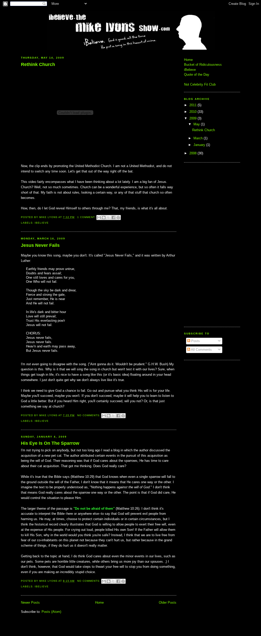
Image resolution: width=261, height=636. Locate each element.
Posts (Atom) (51, 612)
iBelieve (42, 222)
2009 (193, 118)
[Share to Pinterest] (118, 217)
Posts (195, 341)
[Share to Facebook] (113, 217)
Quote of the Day (196, 74)
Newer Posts (30, 602)
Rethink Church (38, 64)
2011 (193, 105)
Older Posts (167, 602)
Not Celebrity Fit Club (200, 84)
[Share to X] (108, 217)
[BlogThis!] (103, 217)
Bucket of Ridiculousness (203, 64)
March (198, 138)
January (199, 145)
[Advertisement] (199, 244)
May (197, 124)
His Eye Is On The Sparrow (50, 443)
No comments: (89, 415)
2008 (193, 153)
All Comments (201, 349)
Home (99, 602)
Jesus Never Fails (40, 245)
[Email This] (98, 217)
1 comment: (87, 217)
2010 (193, 112)
